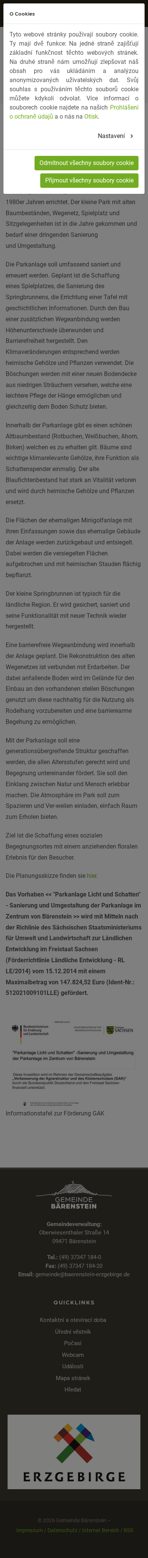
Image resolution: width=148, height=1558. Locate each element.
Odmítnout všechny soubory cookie (86, 163)
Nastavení (112, 136)
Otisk (91, 116)
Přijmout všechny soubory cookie (89, 180)
